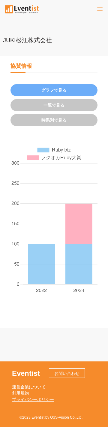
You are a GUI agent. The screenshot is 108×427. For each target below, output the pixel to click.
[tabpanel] (54, 219)
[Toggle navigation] (100, 9)
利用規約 (21, 393)
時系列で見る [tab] (54, 120)
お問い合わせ (67, 373)
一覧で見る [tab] (54, 105)
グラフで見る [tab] (54, 90)
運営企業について (29, 386)
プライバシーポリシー (33, 399)
